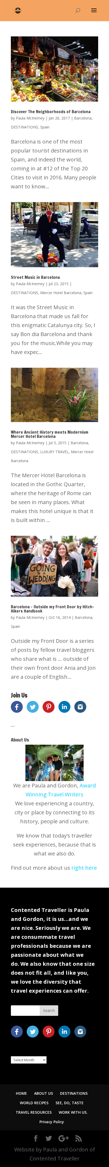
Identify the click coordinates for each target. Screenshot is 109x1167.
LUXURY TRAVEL (54, 451)
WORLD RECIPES (34, 1102)
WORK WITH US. (73, 1112)
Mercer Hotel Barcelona (60, 292)
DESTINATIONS (24, 127)
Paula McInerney (30, 118)
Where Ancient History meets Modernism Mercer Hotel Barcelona (49, 434)
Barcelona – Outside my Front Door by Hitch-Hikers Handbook (52, 609)
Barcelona (83, 118)
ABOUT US (43, 1093)
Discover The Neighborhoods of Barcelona (50, 111)
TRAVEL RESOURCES (34, 1112)
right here (84, 867)
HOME (21, 1093)
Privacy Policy (51, 1121)
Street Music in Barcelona (35, 277)
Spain (44, 127)
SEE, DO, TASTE (70, 1102)
